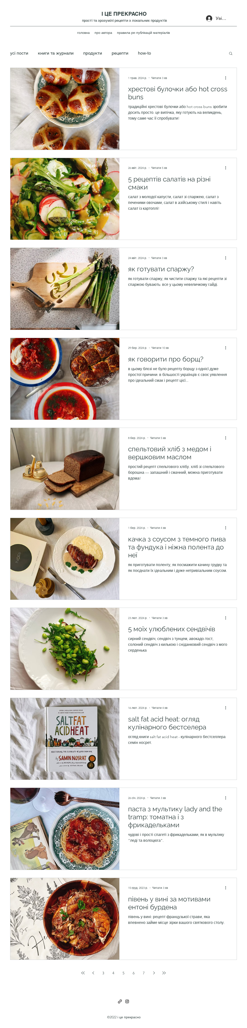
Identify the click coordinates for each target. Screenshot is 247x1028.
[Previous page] (93, 973)
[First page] (83, 973)
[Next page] (154, 973)
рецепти (120, 53)
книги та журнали (56, 53)
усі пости (19, 53)
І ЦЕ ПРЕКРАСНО (124, 14)
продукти (92, 53)
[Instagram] (127, 1001)
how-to (144, 53)
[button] (230, 53)
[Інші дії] (227, 78)
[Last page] (164, 973)
